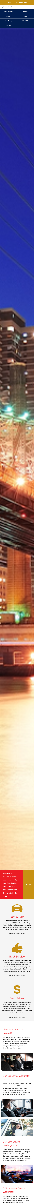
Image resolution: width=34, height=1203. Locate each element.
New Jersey (8, 21)
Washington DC (8, 11)
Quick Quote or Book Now (17, 3)
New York (8, 25)
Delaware (25, 16)
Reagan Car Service (9, 7)
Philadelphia (25, 21)
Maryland (8, 16)
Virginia (25, 11)
